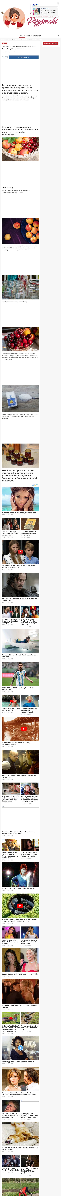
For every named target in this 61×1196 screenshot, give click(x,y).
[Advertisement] (20, 71)
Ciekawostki (37, 36)
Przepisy (22, 36)
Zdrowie (29, 36)
